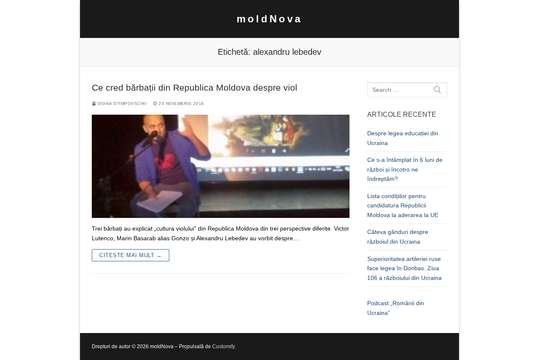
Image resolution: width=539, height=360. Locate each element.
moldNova (269, 18)
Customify (223, 346)
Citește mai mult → (130, 255)
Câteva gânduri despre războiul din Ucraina (397, 236)
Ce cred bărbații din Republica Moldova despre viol (194, 87)
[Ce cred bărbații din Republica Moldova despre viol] (221, 166)
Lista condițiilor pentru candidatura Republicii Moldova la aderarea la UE (402, 205)
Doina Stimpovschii (121, 103)
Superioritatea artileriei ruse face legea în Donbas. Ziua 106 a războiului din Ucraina (404, 268)
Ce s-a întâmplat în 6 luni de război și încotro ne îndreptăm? (405, 169)
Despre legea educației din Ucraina (402, 138)
